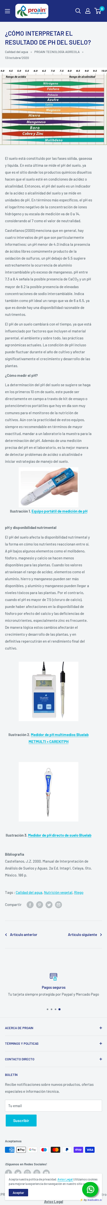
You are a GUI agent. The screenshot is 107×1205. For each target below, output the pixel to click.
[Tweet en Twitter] (49, 904)
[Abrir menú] (7, 11)
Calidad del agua (16, 52)
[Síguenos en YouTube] (46, 1173)
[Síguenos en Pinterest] (36, 1173)
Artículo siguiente (82, 934)
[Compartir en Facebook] (30, 904)
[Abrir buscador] (78, 11)
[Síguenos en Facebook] (8, 1173)
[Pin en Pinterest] (39, 904)
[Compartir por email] (58, 904)
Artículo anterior (23, 934)
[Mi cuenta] (87, 11)
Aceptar (18, 1193)
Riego (78, 892)
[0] (98, 11)
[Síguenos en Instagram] (27, 1173)
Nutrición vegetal (58, 892)
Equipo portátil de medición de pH (59, 511)
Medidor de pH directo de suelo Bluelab (59, 835)
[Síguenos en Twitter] (17, 1173)
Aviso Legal (65, 1179)
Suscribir (21, 1120)
